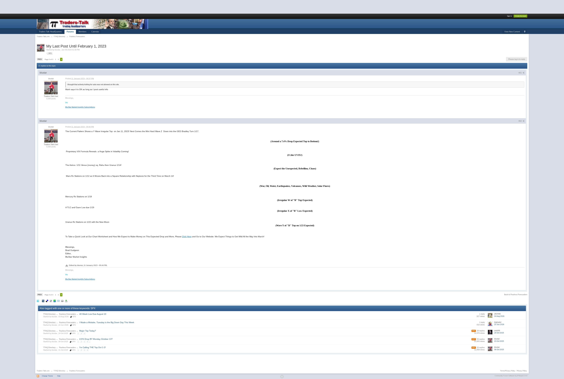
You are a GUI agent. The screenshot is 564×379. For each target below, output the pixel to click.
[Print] (62, 301)
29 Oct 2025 (499, 333)
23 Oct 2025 (499, 341)
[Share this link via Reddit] (51, 301)
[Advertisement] (53, 6)
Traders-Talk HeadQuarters (50, 32)
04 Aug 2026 (499, 316)
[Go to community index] (92, 24)
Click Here (187, 236)
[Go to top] (282, 376)
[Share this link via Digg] (43, 301)
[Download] (66, 301)
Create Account (520, 16)
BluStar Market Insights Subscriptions (80, 107)
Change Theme (47, 376)
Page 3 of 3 (49, 59)
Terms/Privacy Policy (507, 371)
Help (58, 376)
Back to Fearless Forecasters (515, 295)
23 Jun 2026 (499, 324)
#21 (520, 73)
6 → (88, 342)
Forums (70, 32)
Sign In (509, 16)
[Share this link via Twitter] (38, 301)
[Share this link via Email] (58, 301)
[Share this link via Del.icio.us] (47, 301)
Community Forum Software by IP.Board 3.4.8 (511, 376)
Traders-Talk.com (43, 371)
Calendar (95, 32)
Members (83, 32)
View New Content (512, 32)
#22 (520, 121)
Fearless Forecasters (67, 314)
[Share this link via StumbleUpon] (54, 301)
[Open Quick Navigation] (525, 32)
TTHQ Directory (49, 314)
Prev (40, 59)
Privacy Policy (522, 371)
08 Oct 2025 (499, 350)
